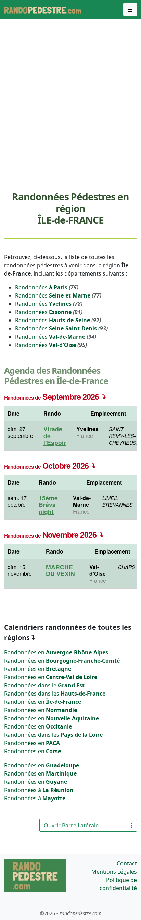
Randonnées (46, 287)
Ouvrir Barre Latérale (71, 825)
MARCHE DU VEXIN (60, 570)
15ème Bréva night (48, 504)
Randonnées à (39, 790)
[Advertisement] (70, 112)
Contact (127, 863)
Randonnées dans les (54, 693)
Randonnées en (56, 652)
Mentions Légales (114, 871)
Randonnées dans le (44, 685)
